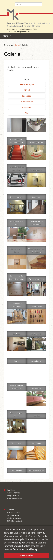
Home (17, 45)
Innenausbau (27, 101)
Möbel (27, 90)
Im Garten (26, 107)
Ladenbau (26, 96)
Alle (26, 113)
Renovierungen (27, 84)
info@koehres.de (23, 31)
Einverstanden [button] (26, 555)
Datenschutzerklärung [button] (25, 549)
